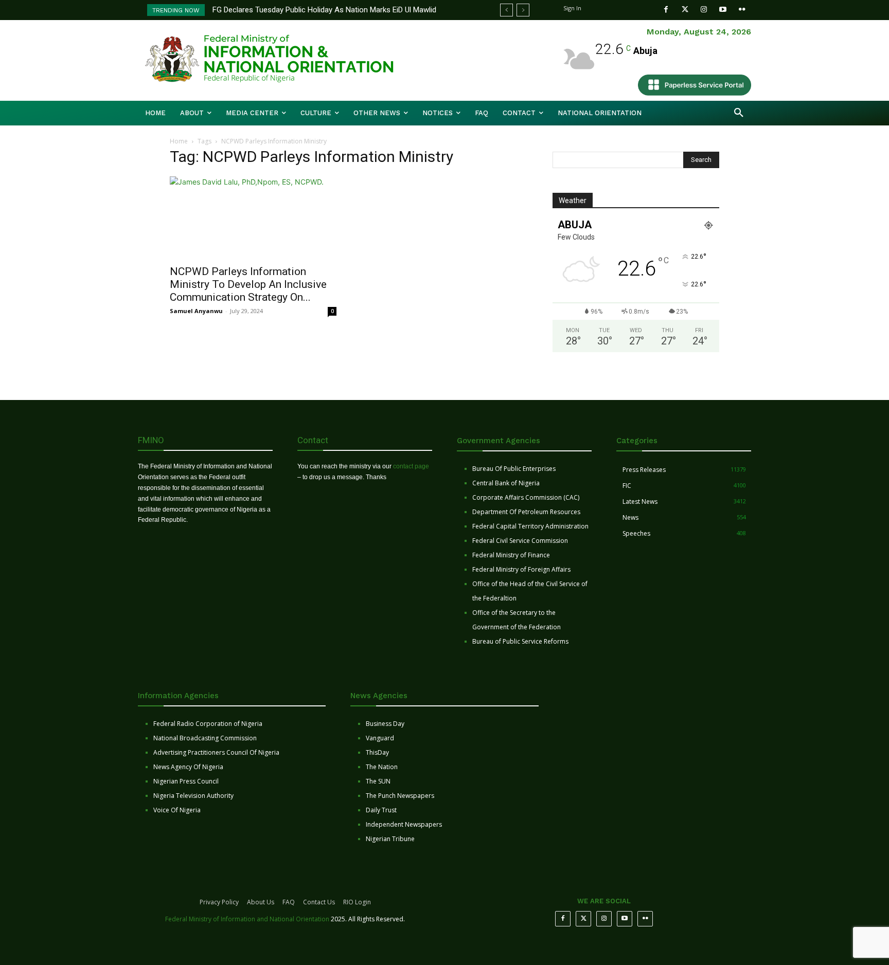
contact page (411, 466)
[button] (738, 113)
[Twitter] (685, 10)
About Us (260, 902)
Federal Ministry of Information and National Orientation (247, 919)
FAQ (288, 902)
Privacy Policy (219, 902)
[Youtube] (723, 10)
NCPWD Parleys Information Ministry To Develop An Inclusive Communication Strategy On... (248, 284)
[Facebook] (666, 10)
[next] (523, 10)
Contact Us (319, 902)
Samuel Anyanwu (196, 311)
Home (179, 141)
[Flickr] (742, 10)
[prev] (506, 10)
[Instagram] (704, 10)
